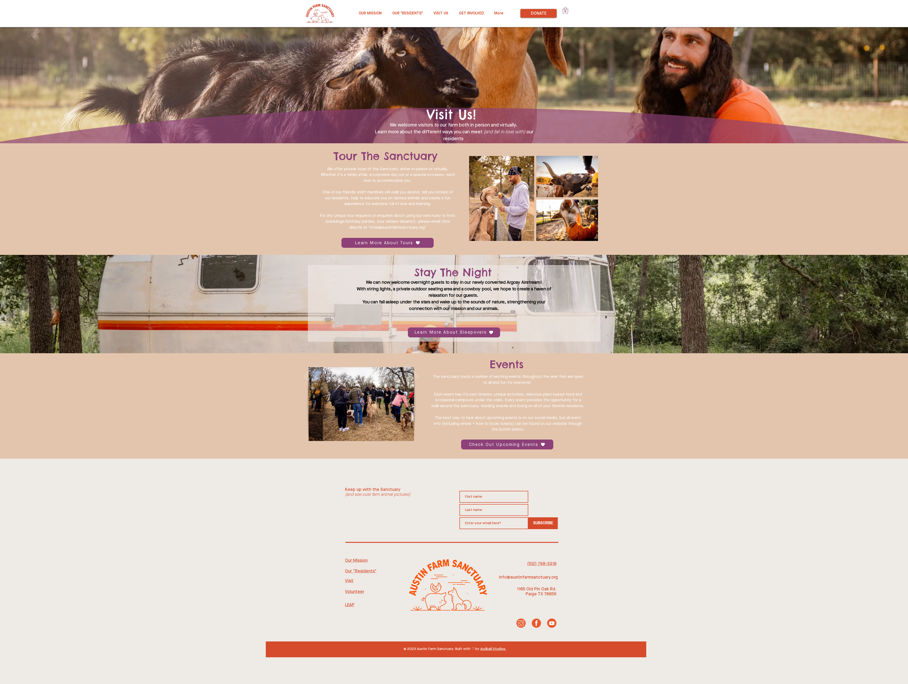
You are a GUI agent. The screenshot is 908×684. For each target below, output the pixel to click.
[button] (565, 10)
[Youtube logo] (551, 623)
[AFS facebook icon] (536, 623)
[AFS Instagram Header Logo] (521, 623)
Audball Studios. (493, 649)
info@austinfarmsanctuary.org (528, 577)
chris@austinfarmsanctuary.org (397, 227)
